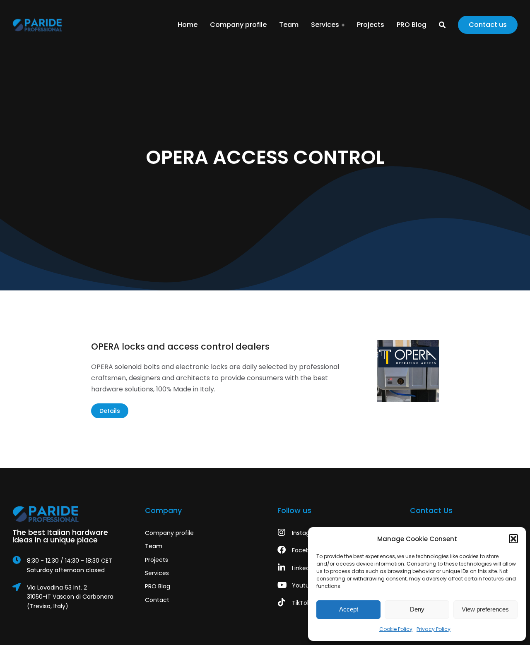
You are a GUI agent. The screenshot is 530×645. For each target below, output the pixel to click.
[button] (513, 539)
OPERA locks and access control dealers (180, 346)
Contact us (488, 24)
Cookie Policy (395, 629)
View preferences (485, 609)
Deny (417, 609)
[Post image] (408, 371)
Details (109, 411)
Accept (348, 609)
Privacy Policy (433, 629)
